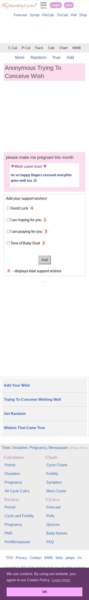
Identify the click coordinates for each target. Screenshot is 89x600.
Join (68, 5)
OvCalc (62, 15)
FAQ (50, 542)
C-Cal (12, 48)
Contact (36, 558)
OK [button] (44, 592)
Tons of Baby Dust (25, 243)
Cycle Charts (56, 465)
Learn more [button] (61, 580)
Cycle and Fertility (19, 516)
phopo (70, 558)
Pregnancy (38, 448)
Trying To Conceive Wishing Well (32, 399)
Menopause (58, 448)
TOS (9, 558)
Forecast (20, 15)
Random (38, 57)
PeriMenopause (17, 542)
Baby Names (56, 533)
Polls (50, 516)
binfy (59, 558)
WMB (76, 48)
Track (39, 48)
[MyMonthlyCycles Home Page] (18, 8)
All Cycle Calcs (17, 491)
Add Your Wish (17, 385)
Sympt (34, 15)
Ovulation (20, 448)
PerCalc (48, 15)
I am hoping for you (25, 220)
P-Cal (26, 48)
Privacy (21, 558)
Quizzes (53, 525)
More (19, 57)
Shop (83, 15)
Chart (63, 48)
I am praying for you (26, 231)
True (56, 57)
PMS (9, 533)
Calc (51, 48)
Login (55, 5)
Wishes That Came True (24, 428)
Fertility (52, 474)
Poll (73, 15)
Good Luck (19, 208)
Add (70, 57)
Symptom (54, 482)
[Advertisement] (44, 31)
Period (10, 465)
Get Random (15, 414)
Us (79, 558)
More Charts (56, 491)
